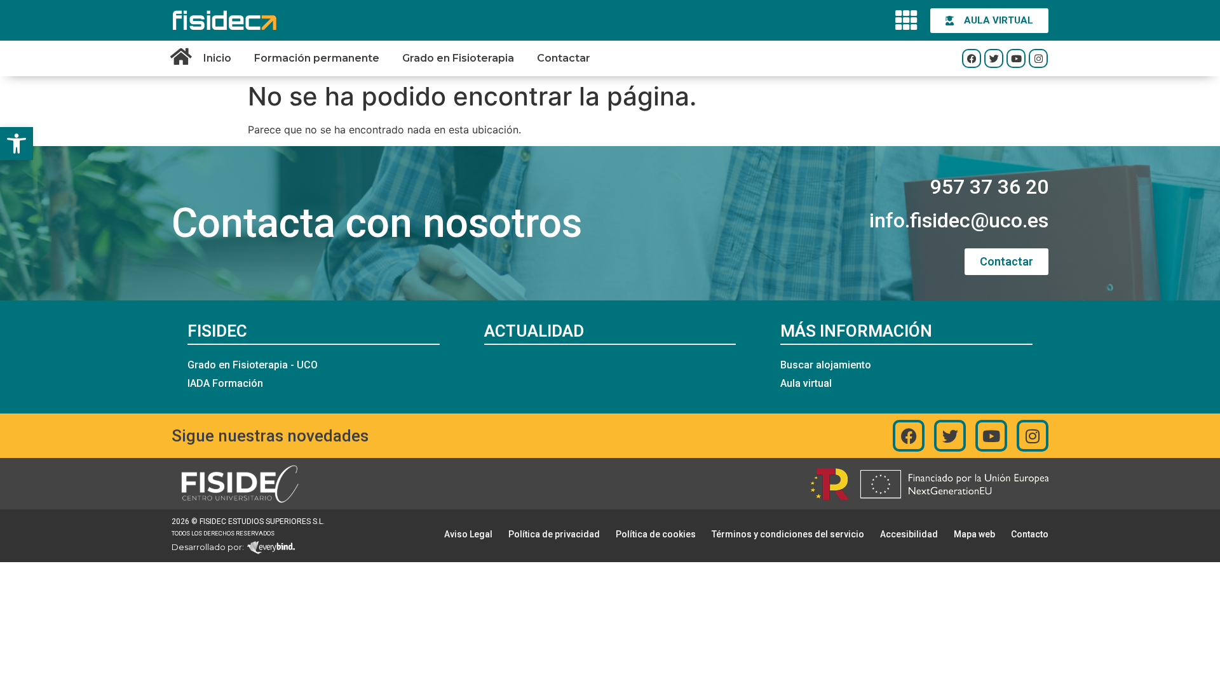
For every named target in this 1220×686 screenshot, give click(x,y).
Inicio (217, 58)
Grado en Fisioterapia (458, 58)
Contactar (563, 58)
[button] (16, 143)
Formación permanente (316, 58)
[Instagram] (1038, 58)
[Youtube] (1016, 58)
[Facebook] (971, 58)
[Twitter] (993, 58)
